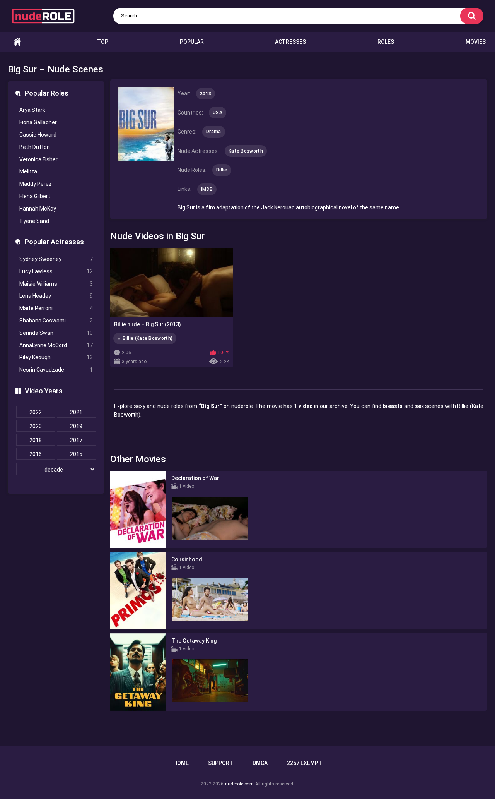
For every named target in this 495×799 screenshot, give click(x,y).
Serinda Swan (56, 333)
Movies (476, 42)
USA (217, 112)
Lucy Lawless (56, 271)
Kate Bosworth (246, 151)
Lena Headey (56, 296)
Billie (221, 170)
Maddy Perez (35, 184)
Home (17, 42)
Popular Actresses (54, 242)
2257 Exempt (304, 763)
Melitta (28, 171)
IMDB (207, 189)
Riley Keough (56, 357)
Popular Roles (46, 93)
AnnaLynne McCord (56, 345)
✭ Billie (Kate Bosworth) (144, 338)
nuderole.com (239, 784)
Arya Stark (32, 110)
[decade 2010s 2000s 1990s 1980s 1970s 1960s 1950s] (56, 469)
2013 (205, 93)
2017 (76, 440)
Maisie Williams (56, 284)
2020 (35, 426)
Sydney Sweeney (56, 259)
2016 (35, 454)
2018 (35, 440)
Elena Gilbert (34, 196)
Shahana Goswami (56, 320)
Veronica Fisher (38, 159)
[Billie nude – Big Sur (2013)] (171, 282)
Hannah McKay (37, 209)
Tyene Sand (34, 221)
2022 (35, 412)
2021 (76, 412)
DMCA (260, 763)
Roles (385, 42)
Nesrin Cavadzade (56, 370)
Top (102, 42)
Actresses (290, 42)
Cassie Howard (37, 135)
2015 (76, 454)
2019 (76, 426)
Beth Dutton (34, 147)
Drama (213, 131)
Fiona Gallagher (38, 122)
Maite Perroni (56, 308)
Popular (192, 42)
